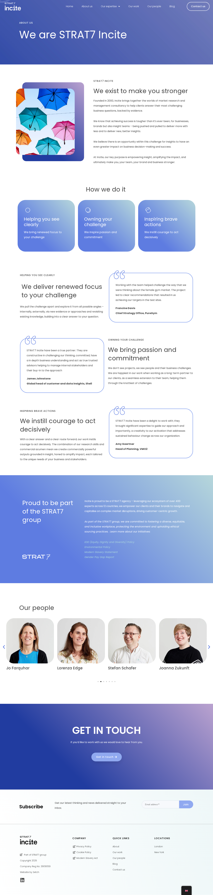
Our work (133, 6)
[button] (4, 647)
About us (87, 6)
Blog (172, 6)
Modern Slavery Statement (101, 552)
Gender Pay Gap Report (99, 557)
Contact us (198, 6)
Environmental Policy (97, 547)
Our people (154, 6)
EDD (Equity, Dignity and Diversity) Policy (110, 542)
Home (69, 6)
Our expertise (109, 6)
